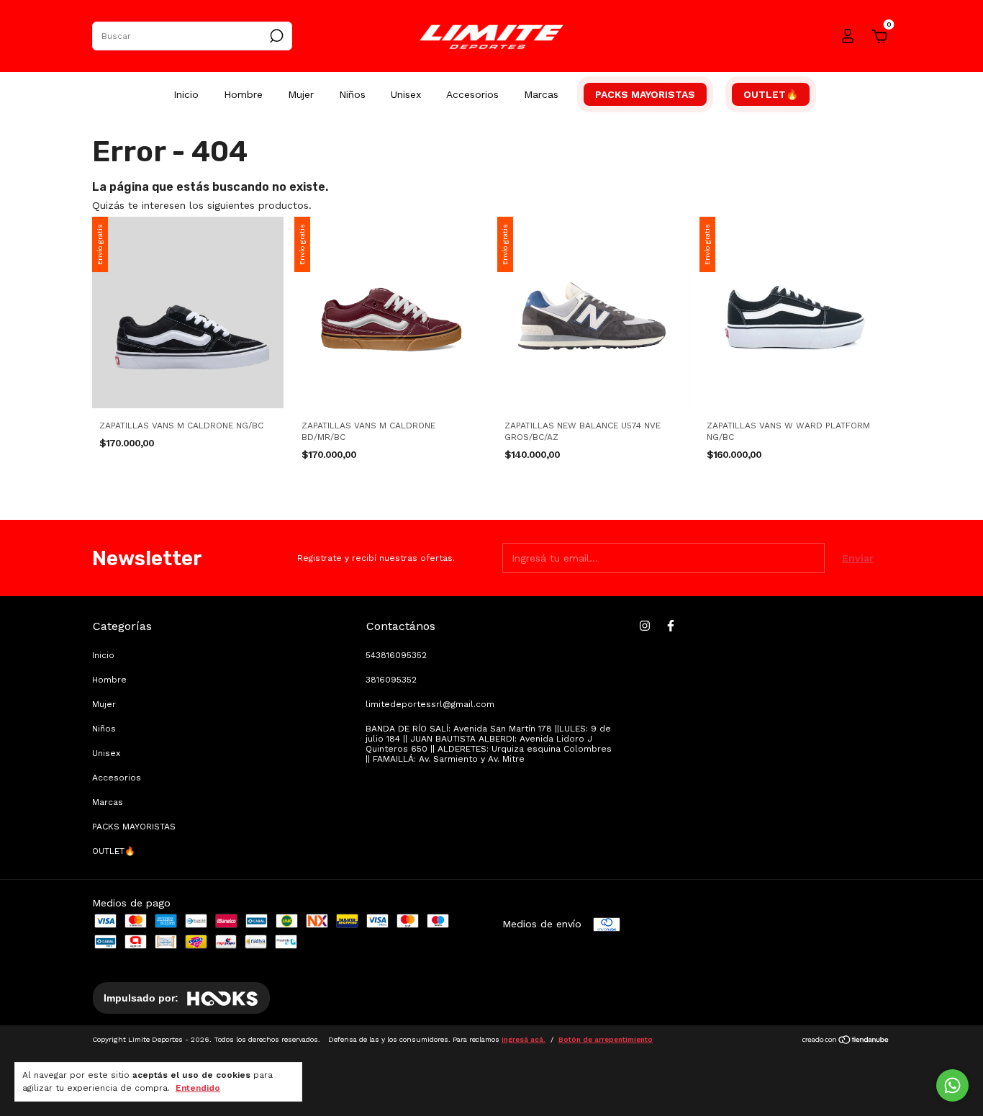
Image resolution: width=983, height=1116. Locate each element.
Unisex (406, 94)
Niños (352, 94)
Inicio (186, 94)
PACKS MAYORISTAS (645, 94)
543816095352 (396, 655)
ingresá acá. (523, 1039)
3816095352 (391, 680)
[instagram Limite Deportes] (645, 625)
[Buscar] (275, 36)
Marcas (541, 94)
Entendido (198, 1088)
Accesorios (472, 94)
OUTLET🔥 (770, 94)
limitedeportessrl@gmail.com (430, 704)
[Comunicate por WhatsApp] (952, 1085)
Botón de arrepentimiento (605, 1039)
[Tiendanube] (846, 1041)
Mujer (301, 94)
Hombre (243, 94)
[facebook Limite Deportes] (670, 625)
